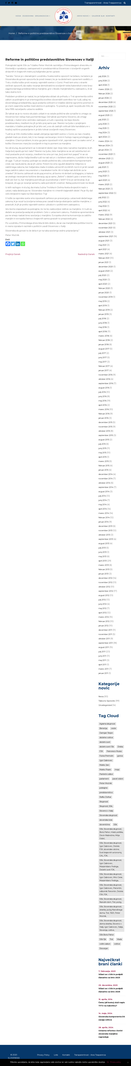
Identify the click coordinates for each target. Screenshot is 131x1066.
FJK (101, 751)
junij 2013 (103, 552)
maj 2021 (102, 245)
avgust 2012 (104, 595)
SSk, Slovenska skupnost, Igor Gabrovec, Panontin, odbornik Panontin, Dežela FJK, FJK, (111, 890)
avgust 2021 (104, 241)
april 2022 (103, 210)
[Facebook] (8, 244)
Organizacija (42, 16)
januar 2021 (103, 262)
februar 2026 (104, 93)
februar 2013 (104, 569)
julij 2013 (102, 548)
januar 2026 (104, 98)
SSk (115, 824)
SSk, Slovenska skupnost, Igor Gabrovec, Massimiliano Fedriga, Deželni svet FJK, (111, 865)
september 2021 (106, 236)
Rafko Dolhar (105, 797)
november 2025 (106, 106)
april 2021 (103, 249)
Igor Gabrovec (106, 760)
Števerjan (104, 948)
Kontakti (110, 16)
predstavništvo (106, 792)
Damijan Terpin (106, 733)
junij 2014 (103, 500)
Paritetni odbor (106, 774)
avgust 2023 (104, 163)
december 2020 (106, 267)
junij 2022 (103, 202)
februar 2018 (104, 340)
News (101, 696)
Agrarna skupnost (107, 724)
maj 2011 (102, 660)
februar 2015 (104, 465)
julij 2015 (102, 444)
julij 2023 (102, 167)
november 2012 (105, 582)
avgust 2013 (104, 543)
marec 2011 (104, 669)
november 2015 (105, 427)
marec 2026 (104, 89)
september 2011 (106, 643)
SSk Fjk (103, 939)
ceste (113, 728)
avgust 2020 (104, 271)
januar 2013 (103, 574)
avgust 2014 (104, 491)
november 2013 (105, 530)
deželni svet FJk (107, 747)
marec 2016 (104, 409)
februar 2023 (104, 189)
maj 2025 (103, 128)
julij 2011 (102, 651)
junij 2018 (103, 323)
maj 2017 (103, 362)
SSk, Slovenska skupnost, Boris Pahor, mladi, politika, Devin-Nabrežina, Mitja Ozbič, (111, 834)
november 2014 (106, 478)
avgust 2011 (104, 647)
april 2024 (103, 137)
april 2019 (103, 305)
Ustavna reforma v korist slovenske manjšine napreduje (111, 1033)
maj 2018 (103, 327)
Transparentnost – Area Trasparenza (90, 1055)
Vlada (119, 939)
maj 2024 (103, 132)
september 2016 (106, 383)
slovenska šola (106, 820)
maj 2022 (103, 206)
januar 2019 (104, 314)
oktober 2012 (104, 587)
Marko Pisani (105, 769)
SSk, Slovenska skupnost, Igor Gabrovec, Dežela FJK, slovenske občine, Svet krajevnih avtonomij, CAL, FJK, (111, 849)
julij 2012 (102, 600)
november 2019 (106, 297)
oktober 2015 (104, 431)
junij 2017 (103, 357)
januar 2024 (104, 150)
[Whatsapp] (23, 244)
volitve (117, 944)
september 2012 (106, 591)
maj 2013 (102, 556)
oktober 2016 (104, 379)
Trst (111, 939)
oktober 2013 (104, 535)
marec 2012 (104, 617)
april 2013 (103, 561)
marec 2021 (104, 254)
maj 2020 (103, 279)
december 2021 (105, 223)
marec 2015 (104, 461)
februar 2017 (104, 366)
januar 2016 (103, 418)
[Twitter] (13, 244)
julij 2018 (102, 318)
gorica (120, 756)
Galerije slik (98, 16)
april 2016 (103, 405)
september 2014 (106, 487)
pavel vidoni (118, 779)
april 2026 (103, 85)
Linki (56, 1055)
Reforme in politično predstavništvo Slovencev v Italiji (49, 59)
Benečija (103, 728)
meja (117, 769)
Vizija (18, 16)
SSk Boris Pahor (107, 935)
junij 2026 (103, 81)
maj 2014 (103, 504)
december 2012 (105, 578)
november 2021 (105, 228)
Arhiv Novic (83, 16)
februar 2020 (104, 288)
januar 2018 (104, 344)
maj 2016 (102, 401)
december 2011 (105, 630)
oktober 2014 (104, 483)
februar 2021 (104, 258)
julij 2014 (102, 496)
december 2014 (106, 474)
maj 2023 (103, 176)
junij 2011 (102, 656)
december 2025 (106, 102)
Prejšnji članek (12, 254)
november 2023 (106, 154)
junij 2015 (102, 448)
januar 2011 (103, 673)
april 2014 (103, 509)
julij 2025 (102, 119)
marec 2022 (104, 215)
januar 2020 (104, 292)
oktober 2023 (104, 158)
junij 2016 (103, 396)
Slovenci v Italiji (106, 811)
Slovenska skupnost (108, 815)
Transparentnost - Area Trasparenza (102, 3)
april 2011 (102, 664)
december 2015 (105, 422)
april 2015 (103, 457)
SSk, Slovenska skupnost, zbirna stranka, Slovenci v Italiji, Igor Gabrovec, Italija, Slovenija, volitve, (111, 925)
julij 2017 (102, 353)
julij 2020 (102, 275)
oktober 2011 (104, 639)
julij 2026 (102, 76)
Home (12, 33)
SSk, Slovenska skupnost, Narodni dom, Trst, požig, (111, 900)
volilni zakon (105, 944)
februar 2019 (104, 310)
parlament (104, 779)
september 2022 (106, 193)
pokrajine (103, 788)
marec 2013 (104, 565)
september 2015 (106, 435)
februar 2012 (104, 621)
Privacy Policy (43, 1055)
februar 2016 (104, 414)
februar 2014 (104, 517)
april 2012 (103, 613)
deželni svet (105, 742)
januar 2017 (104, 370)
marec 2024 (104, 141)
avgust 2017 (104, 349)
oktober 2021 (104, 232)
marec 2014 (104, 513)
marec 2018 (104, 336)
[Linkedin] (18, 244)
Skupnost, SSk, (106, 806)
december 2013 (105, 526)
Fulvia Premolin (106, 756)
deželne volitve (106, 737)
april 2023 (103, 180)
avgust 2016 (104, 388)
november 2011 (105, 634)
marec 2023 (104, 184)
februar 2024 (104, 145)
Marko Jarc (104, 765)
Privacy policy (115, 1062)
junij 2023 (103, 171)
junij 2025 (103, 124)
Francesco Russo (114, 751)
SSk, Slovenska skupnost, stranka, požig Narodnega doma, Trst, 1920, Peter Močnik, (111, 911)
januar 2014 (104, 522)
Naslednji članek (86, 254)
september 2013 (106, 539)
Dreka (120, 747)
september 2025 (106, 111)
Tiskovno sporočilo (107, 701)
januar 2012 (103, 626)
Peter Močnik (106, 783)
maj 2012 (102, 608)
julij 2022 (102, 197)
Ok (108, 1062)
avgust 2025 (104, 115)
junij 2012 (103, 604)
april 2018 (103, 331)
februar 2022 (104, 219)
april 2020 (103, 284)
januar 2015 (103, 470)
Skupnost (104, 801)
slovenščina (105, 824)
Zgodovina (28, 16)
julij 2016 (102, 392)
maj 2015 (102, 453)
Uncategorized (105, 705)
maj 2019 (103, 301)
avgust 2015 (104, 440)
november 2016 (105, 375)
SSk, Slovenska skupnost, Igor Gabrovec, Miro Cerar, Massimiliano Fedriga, (111, 877)
